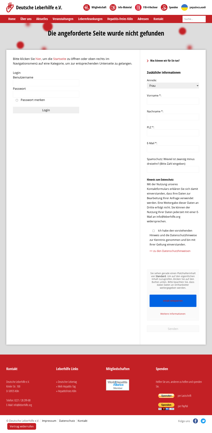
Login (17, 73)
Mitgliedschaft (99, 7)
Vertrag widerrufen (22, 426)
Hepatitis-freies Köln (120, 19)
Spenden (173, 7)
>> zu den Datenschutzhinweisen (170, 251)
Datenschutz (67, 421)
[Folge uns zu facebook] (195, 421)
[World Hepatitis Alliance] (117, 391)
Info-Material (125, 7)
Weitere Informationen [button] (173, 313)
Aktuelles (42, 19)
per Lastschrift (184, 396)
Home (12, 19)
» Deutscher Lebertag (66, 382)
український (197, 7)
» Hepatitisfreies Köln (66, 391)
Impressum (49, 421)
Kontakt (158, 19)
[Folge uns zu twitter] (202, 421)
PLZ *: (150, 127)
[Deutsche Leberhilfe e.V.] (34, 7)
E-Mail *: (152, 143)
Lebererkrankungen (90, 19)
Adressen (143, 19)
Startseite (59, 59)
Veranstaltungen (63, 19)
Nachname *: (155, 111)
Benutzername (23, 77)
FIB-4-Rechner (150, 7)
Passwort (19, 89)
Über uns (25, 19)
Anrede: (152, 80)
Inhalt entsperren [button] (173, 300)
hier (38, 59)
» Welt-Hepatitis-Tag (66, 386)
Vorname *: (154, 95)
